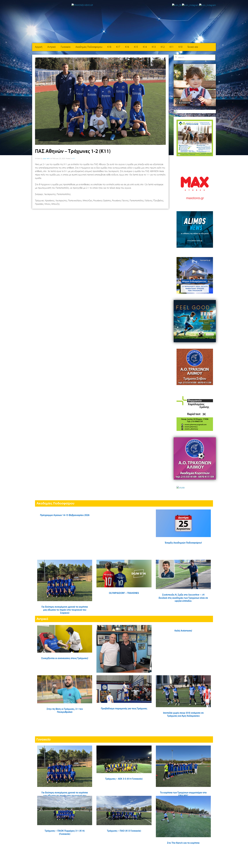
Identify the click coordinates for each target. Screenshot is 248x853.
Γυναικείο (65, 47)
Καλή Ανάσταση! (183, 630)
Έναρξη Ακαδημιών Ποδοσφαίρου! (183, 543)
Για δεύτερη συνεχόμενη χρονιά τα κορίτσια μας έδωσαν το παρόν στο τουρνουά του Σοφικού (64, 610)
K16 (127, 47)
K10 (180, 47)
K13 (154, 47)
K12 (163, 47)
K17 (118, 47)
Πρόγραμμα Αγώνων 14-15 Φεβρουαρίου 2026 (64, 515)
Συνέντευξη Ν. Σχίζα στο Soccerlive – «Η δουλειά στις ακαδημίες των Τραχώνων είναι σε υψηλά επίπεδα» (183, 598)
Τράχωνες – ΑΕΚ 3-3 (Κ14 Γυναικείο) (124, 779)
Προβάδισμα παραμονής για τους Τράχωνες (124, 708)
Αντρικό (51, 47)
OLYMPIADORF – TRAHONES (124, 593)
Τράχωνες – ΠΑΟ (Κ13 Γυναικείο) (124, 831)
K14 (145, 47)
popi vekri (46, 158)
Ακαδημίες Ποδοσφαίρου (88, 47)
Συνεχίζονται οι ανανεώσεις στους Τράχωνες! (64, 658)
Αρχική (38, 47)
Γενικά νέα (192, 47)
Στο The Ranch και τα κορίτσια (183, 843)
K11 (172, 47)
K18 (109, 47)
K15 (136, 47)
